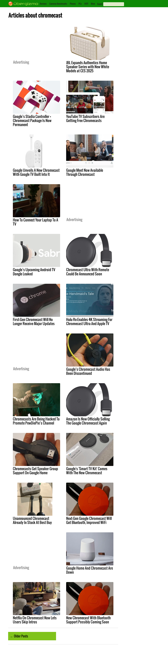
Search (100, 4)
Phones (73, 3)
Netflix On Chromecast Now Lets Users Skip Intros (35, 619)
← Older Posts (19, 636)
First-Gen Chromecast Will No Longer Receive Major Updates (34, 321)
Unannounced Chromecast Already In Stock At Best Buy (32, 520)
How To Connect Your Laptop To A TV (35, 222)
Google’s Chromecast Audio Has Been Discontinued (88, 371)
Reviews (43, 3)
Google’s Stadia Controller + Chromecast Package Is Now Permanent (32, 120)
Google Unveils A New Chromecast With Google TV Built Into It (36, 172)
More (93, 3)
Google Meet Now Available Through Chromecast (84, 172)
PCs (80, 3)
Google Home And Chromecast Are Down (89, 570)
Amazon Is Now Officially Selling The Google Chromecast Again (88, 421)
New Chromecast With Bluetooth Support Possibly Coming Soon (88, 619)
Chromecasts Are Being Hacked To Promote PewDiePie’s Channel (36, 421)
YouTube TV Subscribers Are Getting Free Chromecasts (85, 118)
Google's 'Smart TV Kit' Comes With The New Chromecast (86, 470)
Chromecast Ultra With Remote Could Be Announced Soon (87, 271)
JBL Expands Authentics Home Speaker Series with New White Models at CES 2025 (87, 66)
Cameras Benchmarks (58, 3)
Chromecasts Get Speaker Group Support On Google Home (35, 470)
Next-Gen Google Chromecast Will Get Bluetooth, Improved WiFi (89, 520)
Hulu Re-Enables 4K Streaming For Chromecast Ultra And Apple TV (89, 321)
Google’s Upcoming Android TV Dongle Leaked (34, 271)
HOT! (86, 3)
